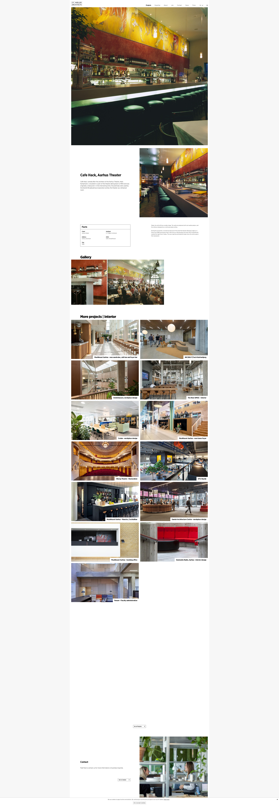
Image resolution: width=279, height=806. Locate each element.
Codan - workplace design (127, 438)
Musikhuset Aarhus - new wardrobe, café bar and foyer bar (115, 357)
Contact (84, 762)
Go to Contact (122, 780)
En (200, 5)
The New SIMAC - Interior (197, 398)
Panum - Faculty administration (125, 600)
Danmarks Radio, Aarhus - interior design (191, 560)
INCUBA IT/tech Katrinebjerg (195, 357)
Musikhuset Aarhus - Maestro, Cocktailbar (122, 519)
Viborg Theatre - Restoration (126, 479)
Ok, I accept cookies (139, 803)
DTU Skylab (202, 479)
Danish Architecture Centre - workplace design (189, 519)
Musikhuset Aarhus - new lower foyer (192, 438)
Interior (110, 316)
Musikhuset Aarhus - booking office (124, 560)
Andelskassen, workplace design (125, 398)
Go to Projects (138, 726)
